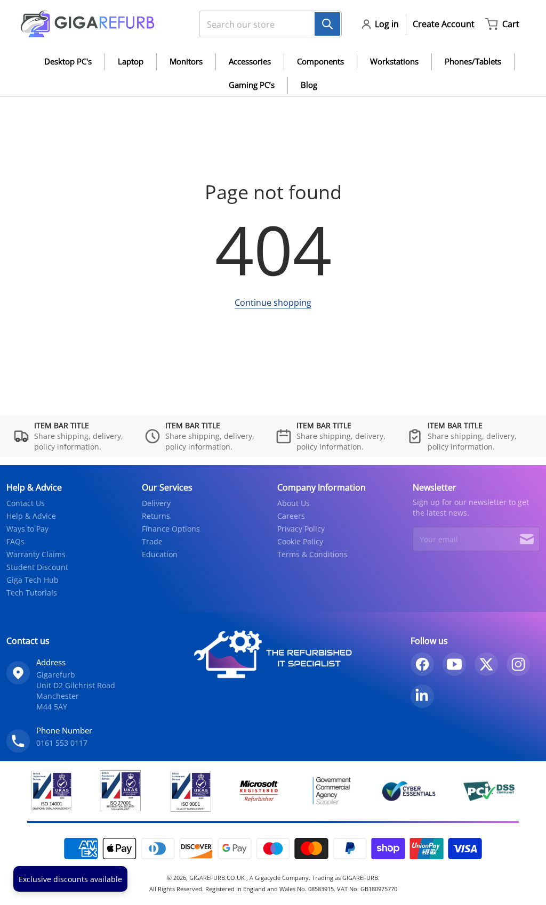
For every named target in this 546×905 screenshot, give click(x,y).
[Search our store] (327, 24)
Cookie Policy (300, 541)
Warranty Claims (36, 554)
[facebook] (422, 664)
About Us (293, 503)
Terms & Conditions (312, 554)
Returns (156, 516)
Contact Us (25, 503)
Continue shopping (273, 302)
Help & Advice (31, 516)
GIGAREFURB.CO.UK (217, 878)
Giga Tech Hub (32, 580)
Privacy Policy (301, 529)
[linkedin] (422, 696)
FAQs (15, 541)
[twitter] (486, 664)
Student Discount (37, 567)
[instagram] (518, 664)
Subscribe (527, 539)
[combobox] (266, 24)
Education (160, 554)
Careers (291, 516)
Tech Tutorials (31, 593)
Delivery (156, 503)
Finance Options (171, 529)
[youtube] (454, 664)
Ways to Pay (27, 529)
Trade (152, 541)
